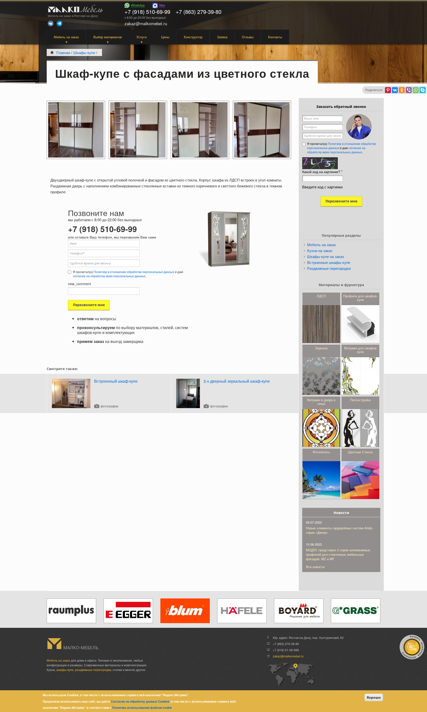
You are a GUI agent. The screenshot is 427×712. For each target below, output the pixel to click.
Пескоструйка (360, 399)
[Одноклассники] (402, 90)
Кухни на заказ (319, 250)
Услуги (141, 37)
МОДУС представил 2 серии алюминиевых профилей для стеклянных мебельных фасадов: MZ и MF (338, 554)
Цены (165, 37)
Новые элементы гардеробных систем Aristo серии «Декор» (339, 530)
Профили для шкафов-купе (360, 298)
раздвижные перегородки (93, 670)
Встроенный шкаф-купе (116, 381)
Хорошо (374, 697)
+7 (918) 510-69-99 (147, 11)
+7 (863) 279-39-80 (198, 11)
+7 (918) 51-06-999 (286, 650)
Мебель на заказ (66, 37)
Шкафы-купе (84, 52)
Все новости (315, 566)
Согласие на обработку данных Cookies (140, 701)
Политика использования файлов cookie (142, 707)
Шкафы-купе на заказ (325, 256)
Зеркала (321, 348)
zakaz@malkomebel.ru (288, 656)
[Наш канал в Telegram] (60, 23)
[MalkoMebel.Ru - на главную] (75, 9)
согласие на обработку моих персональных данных (109, 276)
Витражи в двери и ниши (321, 401)
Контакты (275, 37)
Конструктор (193, 37)
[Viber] (409, 90)
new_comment (79, 283)
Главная (63, 52)
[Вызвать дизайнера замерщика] (412, 647)
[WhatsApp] (416, 90)
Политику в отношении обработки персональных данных (134, 272)
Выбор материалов (107, 37)
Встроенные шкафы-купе (328, 262)
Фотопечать (321, 452)
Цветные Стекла (360, 452)
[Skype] (423, 90)
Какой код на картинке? (322, 171)
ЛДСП (321, 296)
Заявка (222, 37)
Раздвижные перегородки (329, 268)
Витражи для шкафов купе (360, 350)
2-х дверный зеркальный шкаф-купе (237, 381)
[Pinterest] (388, 90)
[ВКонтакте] (395, 90)
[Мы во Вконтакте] (51, 23)
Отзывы (248, 37)
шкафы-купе (65, 670)
